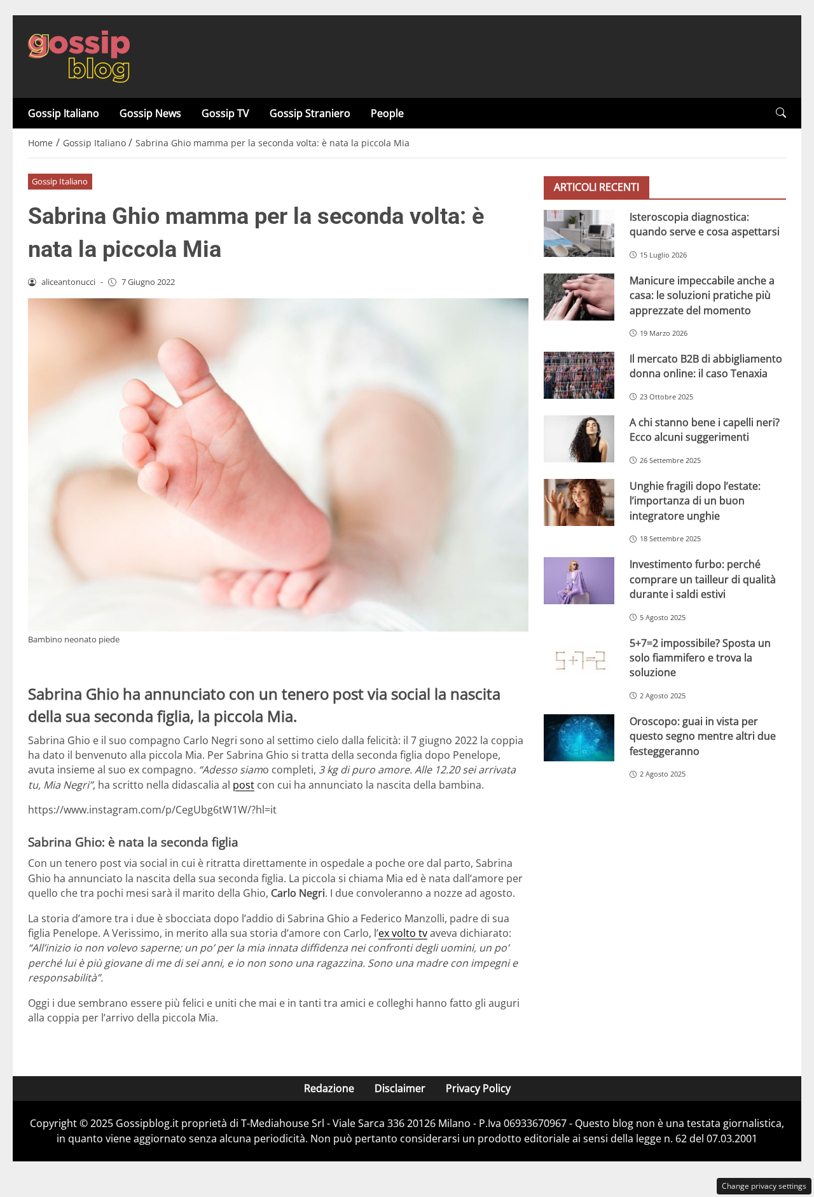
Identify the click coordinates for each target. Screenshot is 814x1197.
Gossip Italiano (63, 113)
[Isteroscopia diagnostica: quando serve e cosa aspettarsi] (579, 233)
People (387, 113)
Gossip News (150, 113)
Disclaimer (400, 1088)
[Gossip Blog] (79, 55)
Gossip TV (225, 113)
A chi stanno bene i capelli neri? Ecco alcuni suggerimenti (705, 429)
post (243, 785)
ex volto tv (402, 933)
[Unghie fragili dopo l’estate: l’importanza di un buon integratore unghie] (579, 502)
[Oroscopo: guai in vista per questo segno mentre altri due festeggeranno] (579, 737)
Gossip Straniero (310, 113)
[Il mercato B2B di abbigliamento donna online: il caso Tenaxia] (579, 375)
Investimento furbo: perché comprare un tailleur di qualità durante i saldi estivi (703, 580)
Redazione (329, 1088)
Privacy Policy (478, 1088)
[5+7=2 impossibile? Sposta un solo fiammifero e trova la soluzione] (579, 659)
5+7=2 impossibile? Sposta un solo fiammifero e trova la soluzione (700, 658)
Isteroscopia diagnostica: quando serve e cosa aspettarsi (705, 224)
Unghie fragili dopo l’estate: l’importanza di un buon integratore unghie (695, 501)
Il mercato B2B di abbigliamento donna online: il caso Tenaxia (706, 366)
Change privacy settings (764, 1185)
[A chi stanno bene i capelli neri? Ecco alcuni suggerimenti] (579, 438)
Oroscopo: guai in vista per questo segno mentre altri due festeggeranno (703, 736)
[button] (781, 113)
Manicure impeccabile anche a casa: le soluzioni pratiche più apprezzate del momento (702, 295)
